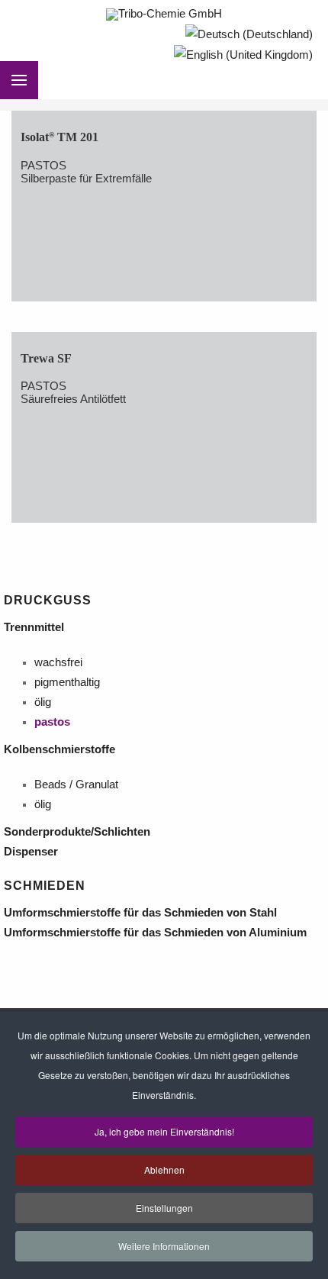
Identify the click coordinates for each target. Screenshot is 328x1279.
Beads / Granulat (76, 784)
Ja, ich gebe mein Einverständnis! (164, 1131)
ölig (42, 702)
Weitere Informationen (164, 1245)
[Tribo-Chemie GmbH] (164, 14)
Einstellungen (164, 1207)
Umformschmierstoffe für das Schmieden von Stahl (143, 913)
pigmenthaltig (67, 682)
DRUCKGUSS (48, 600)
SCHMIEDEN (44, 885)
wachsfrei (58, 662)
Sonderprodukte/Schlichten (80, 832)
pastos (52, 722)
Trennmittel (37, 627)
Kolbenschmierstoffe (61, 749)
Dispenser (34, 852)
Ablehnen (164, 1169)
